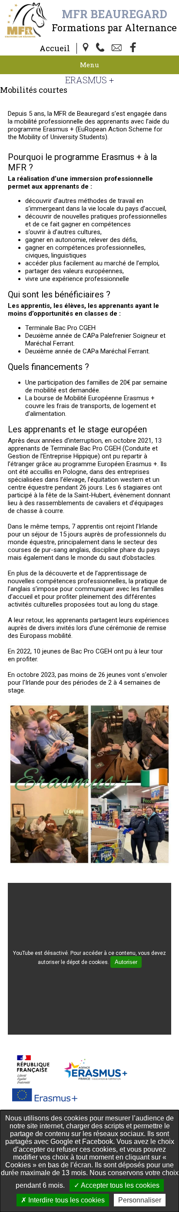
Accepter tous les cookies (119, 1185)
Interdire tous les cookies (66, 1200)
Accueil (55, 48)
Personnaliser (139, 1200)
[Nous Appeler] (102, 48)
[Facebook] (133, 48)
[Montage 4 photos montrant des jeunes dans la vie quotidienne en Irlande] (89, 863)
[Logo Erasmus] (45, 1094)
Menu (89, 64)
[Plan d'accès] (86, 48)
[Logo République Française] (33, 1069)
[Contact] (118, 48)
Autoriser (126, 962)
